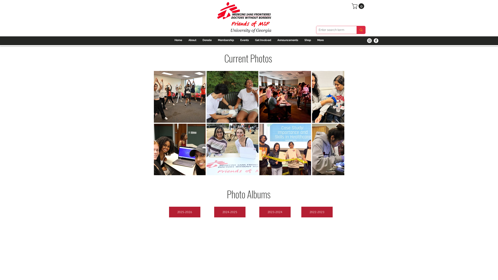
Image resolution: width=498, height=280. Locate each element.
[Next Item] (337, 123)
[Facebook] (376, 40)
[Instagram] (369, 40)
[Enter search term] (361, 30)
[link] (359, 6)
